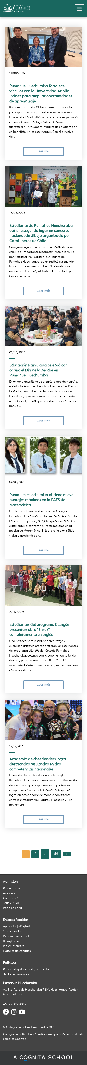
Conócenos (10, 898)
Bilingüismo (11, 941)
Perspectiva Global (16, 936)
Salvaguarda (12, 931)
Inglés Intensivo (13, 946)
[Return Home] (16, 8)
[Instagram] (13, 1013)
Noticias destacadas (17, 951)
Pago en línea (12, 908)
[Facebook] (6, 1013)
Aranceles (9, 893)
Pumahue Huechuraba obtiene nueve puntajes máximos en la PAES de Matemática (41, 500)
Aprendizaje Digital (16, 926)
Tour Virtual (11, 903)
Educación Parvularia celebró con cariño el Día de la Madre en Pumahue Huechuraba (38, 370)
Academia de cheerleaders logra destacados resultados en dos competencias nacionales (37, 764)
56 (56, 854)
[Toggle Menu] (79, 8)
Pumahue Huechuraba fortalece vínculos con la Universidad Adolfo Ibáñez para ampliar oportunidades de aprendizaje (40, 93)
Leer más (43, 151)
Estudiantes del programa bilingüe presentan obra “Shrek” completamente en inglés (39, 630)
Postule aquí (11, 888)
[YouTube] (21, 1013)
